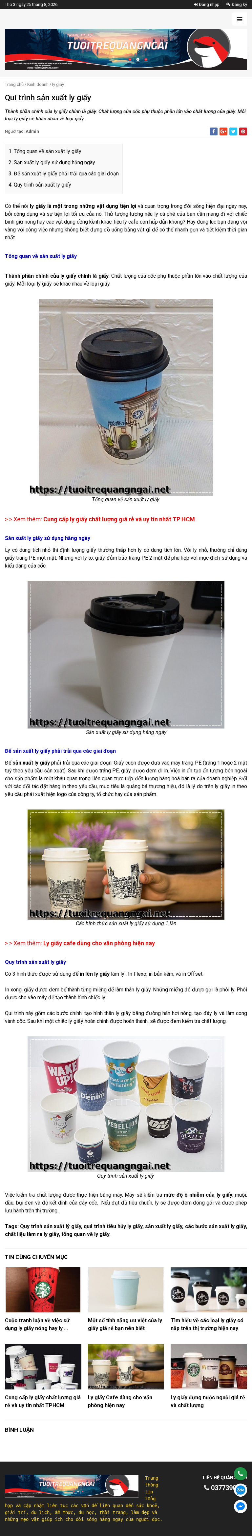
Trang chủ (14, 84)
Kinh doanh (38, 84)
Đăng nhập (209, 4)
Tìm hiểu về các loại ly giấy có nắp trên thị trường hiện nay (207, 1324)
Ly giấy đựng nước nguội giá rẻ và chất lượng (208, 1401)
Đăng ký (239, 4)
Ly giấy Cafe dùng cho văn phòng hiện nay (120, 1401)
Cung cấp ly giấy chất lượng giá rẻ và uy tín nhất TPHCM (43, 1401)
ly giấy (58, 84)
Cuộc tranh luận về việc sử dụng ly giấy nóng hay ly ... (37, 1324)
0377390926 (228, 1488)
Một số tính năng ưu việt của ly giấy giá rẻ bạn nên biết (125, 1324)
